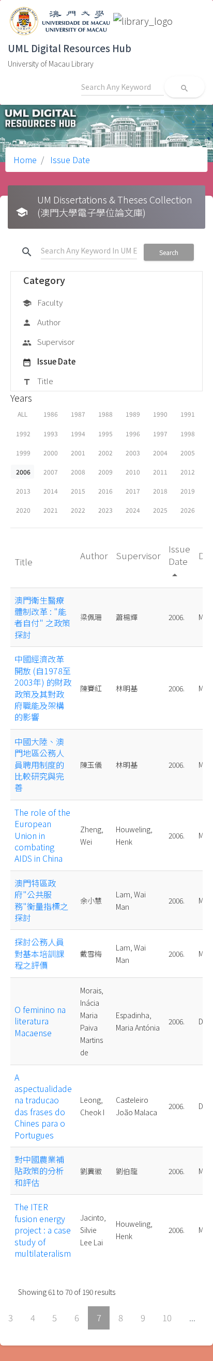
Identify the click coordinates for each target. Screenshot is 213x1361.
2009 (105, 471)
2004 (160, 452)
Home (25, 159)
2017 (133, 490)
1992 (23, 433)
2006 (23, 471)
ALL (22, 413)
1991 (187, 413)
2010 (133, 471)
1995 (105, 433)
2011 (160, 471)
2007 (50, 471)
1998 (187, 433)
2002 (105, 452)
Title (37, 381)
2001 (78, 452)
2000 (50, 452)
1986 (50, 413)
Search (168, 252)
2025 (160, 509)
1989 (133, 413)
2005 (187, 452)
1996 (133, 433)
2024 (133, 509)
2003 (133, 452)
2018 (160, 490)
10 (167, 1317)
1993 (50, 433)
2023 (105, 509)
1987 (78, 413)
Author (41, 322)
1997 (160, 433)
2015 (78, 490)
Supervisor (48, 341)
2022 (78, 509)
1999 (23, 452)
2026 (187, 509)
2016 (105, 490)
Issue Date (69, 159)
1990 (160, 413)
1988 (105, 413)
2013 (23, 490)
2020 (23, 509)
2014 (50, 490)
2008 (78, 471)
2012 (187, 471)
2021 (50, 509)
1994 (78, 433)
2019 (187, 490)
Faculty (42, 302)
